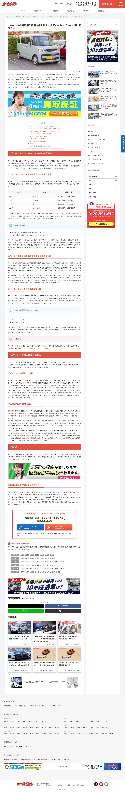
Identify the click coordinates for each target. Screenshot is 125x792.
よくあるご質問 (8, 746)
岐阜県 (52, 561)
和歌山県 (52, 565)
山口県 (42, 568)
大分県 (42, 572)
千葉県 (42, 558)
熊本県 (37, 572)
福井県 (37, 561)
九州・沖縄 (92, 197)
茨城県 (22, 558)
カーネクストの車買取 (55, 706)
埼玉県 (37, 558)
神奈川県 (52, 558)
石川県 (32, 561)
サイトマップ (29, 746)
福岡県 (22, 572)
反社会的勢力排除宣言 (40, 759)
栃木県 (27, 558)
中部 (90, 184)
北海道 (22, 555)
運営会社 (101, 11)
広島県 (37, 568)
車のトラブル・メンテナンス (96, 139)
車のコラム (86, 11)
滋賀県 (37, 565)
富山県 (27, 561)
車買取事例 (70, 11)
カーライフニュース (94, 151)
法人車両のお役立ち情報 (95, 163)
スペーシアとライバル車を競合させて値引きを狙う (45, 128)
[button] (63, 611)
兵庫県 (27, 565)
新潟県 (22, 561)
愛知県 (62, 561)
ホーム (23, 11)
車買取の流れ (38, 11)
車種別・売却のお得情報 (95, 155)
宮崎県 (47, 572)
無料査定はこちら (108, 4)
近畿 (90, 188)
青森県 (27, 555)
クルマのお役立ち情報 (94, 159)
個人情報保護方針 (26, 759)
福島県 (52, 555)
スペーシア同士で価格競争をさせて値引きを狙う (45, 131)
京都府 (32, 565)
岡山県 (32, 568)
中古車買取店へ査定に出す (38, 141)
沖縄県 (58, 572)
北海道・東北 (93, 176)
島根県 (27, 568)
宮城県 (37, 555)
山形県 (47, 555)
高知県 (62, 568)
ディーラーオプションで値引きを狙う (42, 133)
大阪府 (22, 565)
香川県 (52, 568)
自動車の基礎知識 (93, 135)
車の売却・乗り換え (15, 598)
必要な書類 (54, 11)
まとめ (31, 143)
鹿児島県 (52, 572)
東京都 (47, 558)
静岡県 (57, 561)
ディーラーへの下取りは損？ (39, 138)
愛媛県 (57, 568)
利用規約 (14, 759)
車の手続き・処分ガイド (95, 143)
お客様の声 (19, 746)
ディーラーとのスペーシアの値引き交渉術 (42, 126)
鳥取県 (22, 568)
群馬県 (32, 558)
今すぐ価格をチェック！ (123, 144)
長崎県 (32, 572)
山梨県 (42, 561)
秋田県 (42, 555)
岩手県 (32, 555)
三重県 (47, 565)
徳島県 (47, 568)
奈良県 (42, 565)
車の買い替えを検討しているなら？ (41, 146)
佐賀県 (27, 572)
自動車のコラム (92, 131)
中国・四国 (92, 193)
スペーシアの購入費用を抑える (38, 136)
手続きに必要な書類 (20, 706)
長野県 (47, 561)
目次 (42, 123)
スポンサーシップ (55, 759)
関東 (90, 180)
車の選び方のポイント (28, 598)
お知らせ (66, 759)
